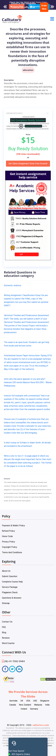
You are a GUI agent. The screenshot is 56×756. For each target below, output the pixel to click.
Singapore (44, 700)
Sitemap (6, 603)
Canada (12, 705)
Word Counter (8, 643)
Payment (48, 746)
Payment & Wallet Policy (13, 525)
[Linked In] (19, 669)
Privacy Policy (8, 541)
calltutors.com (41, 725)
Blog (4, 632)
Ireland (24, 709)
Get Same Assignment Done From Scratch (28, 163)
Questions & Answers (11, 598)
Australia (13, 700)
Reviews (6, 638)
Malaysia (38, 705)
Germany (34, 709)
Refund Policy (8, 531)
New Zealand (25, 705)
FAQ (4, 627)
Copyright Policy (9, 547)
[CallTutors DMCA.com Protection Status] (48, 680)
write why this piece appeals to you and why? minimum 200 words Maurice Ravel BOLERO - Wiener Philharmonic (28, 382)
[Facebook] (5, 669)
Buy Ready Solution (28, 148)
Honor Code (7, 536)
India (47, 705)
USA (28, 700)
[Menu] (52, 19)
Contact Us (7, 621)
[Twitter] (12, 669)
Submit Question (9, 576)
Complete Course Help (12, 581)
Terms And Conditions (12, 552)
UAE (35, 700)
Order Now (44, 7)
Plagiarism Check (10, 592)
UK (21, 700)
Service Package (9, 587)
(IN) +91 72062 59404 (14, 661)
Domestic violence (12, 285)
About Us (6, 571)
